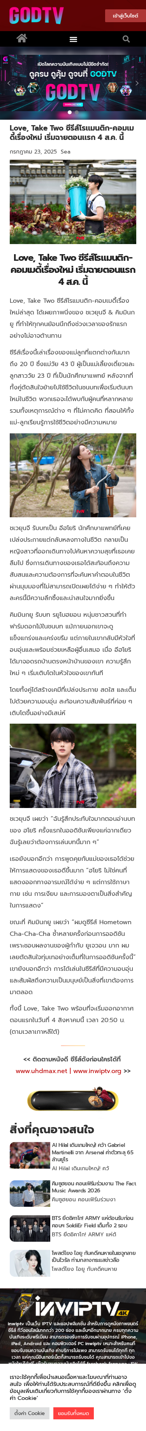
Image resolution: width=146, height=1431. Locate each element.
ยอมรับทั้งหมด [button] (73, 1413)
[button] (73, 39)
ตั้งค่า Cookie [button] (29, 1413)
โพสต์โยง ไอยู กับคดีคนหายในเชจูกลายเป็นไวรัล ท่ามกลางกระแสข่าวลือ (93, 1256)
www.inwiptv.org (98, 1071)
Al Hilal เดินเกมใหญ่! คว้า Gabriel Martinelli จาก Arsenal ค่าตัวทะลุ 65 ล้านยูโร (92, 1152)
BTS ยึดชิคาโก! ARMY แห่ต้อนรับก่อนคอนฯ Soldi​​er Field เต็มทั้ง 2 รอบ (92, 1221)
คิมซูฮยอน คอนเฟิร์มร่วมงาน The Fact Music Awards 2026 (94, 1187)
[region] (73, 83)
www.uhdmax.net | (44, 1071)
